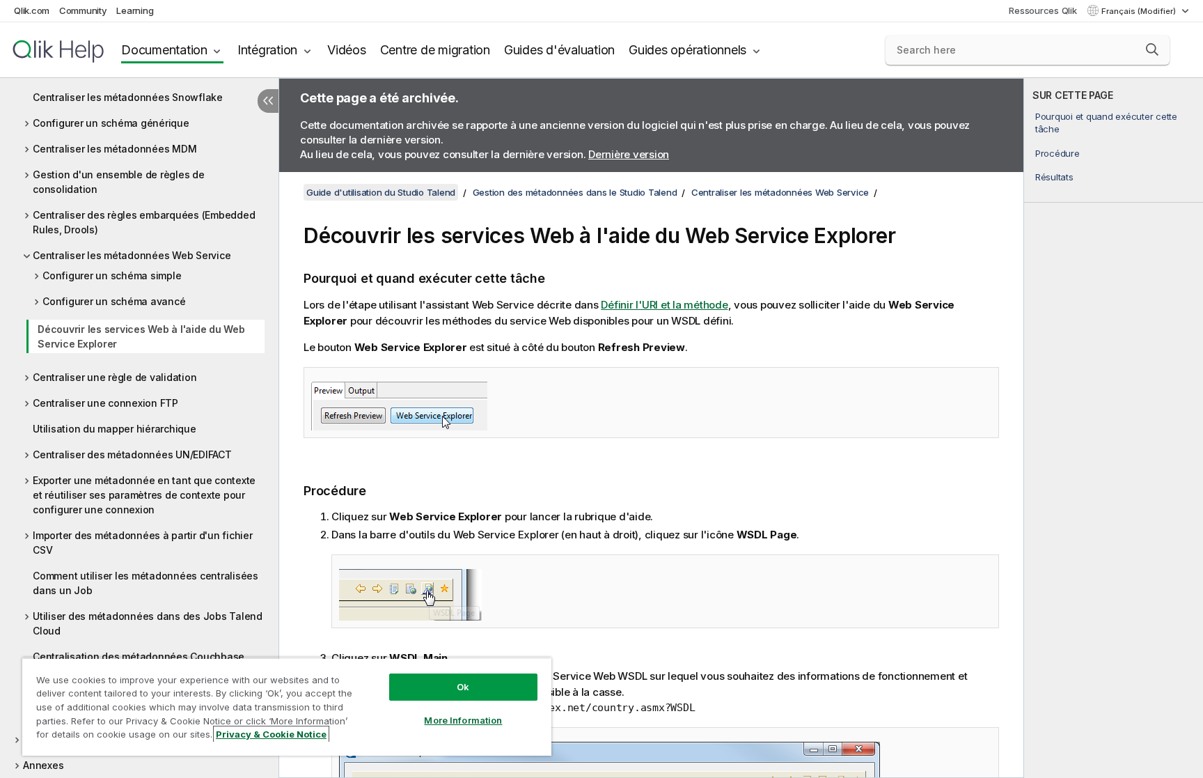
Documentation (164, 49)
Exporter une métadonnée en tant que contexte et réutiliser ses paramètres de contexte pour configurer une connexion (144, 494)
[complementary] (1113, 428)
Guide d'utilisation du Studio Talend (380, 192)
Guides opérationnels (687, 49)
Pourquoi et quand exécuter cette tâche (1106, 122)
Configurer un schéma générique (111, 123)
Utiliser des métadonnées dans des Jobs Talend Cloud (147, 623)
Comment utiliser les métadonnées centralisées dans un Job (145, 583)
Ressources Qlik (1042, 10)
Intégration (267, 49)
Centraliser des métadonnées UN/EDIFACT (132, 454)
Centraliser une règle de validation (114, 377)
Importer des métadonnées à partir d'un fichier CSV (143, 542)
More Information (463, 720)
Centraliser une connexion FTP (105, 403)
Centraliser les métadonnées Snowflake (128, 97)
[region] (286, 707)
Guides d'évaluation (559, 49)
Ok (463, 686)
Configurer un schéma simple (111, 275)
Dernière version (628, 154)
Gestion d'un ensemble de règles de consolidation (119, 182)
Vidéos (346, 49)
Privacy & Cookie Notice (271, 734)
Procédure (1057, 153)
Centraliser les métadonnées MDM (114, 149)
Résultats (1054, 176)
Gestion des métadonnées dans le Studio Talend (575, 192)
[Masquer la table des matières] (268, 101)
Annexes (43, 765)
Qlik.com (31, 10)
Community (83, 10)
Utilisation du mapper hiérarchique (114, 429)
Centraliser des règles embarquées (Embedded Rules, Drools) (144, 222)
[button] (1152, 49)
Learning (134, 10)
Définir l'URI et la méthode (664, 304)
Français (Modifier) (1139, 11)
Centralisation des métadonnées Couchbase (138, 656)
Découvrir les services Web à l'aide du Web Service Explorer (141, 336)
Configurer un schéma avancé (113, 301)
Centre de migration (435, 49)
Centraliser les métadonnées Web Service (131, 255)
